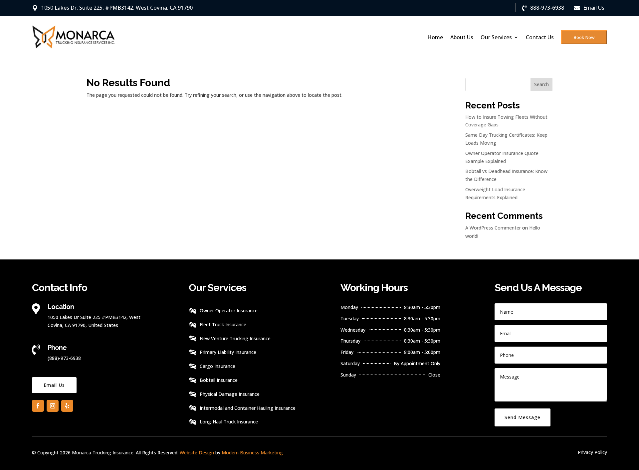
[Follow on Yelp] (67, 406)
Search (541, 84)
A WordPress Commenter (493, 228)
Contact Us (540, 37)
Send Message (522, 417)
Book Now (584, 37)
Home (435, 37)
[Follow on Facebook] (38, 406)
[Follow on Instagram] (53, 406)
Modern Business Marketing (252, 452)
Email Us (54, 385)
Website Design (197, 452)
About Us (461, 37)
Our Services (496, 37)
